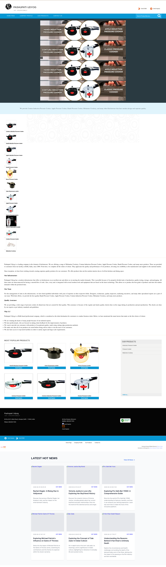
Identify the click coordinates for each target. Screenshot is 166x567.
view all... (125, 394)
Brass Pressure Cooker (84, 365)
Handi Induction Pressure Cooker (19, 365)
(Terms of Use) (160, 446)
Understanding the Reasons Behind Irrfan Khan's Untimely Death (116, 540)
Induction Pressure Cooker (130, 345)
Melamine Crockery (128, 353)
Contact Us (57, 15)
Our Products (43, 15)
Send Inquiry (18, 368)
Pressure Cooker (127, 349)
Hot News (59, 487)
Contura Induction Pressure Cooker (51, 396)
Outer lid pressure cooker (52, 365)
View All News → (129, 460)
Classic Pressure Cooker (84, 396)
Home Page (11, 15)
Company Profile (26, 15)
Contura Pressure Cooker (19, 396)
